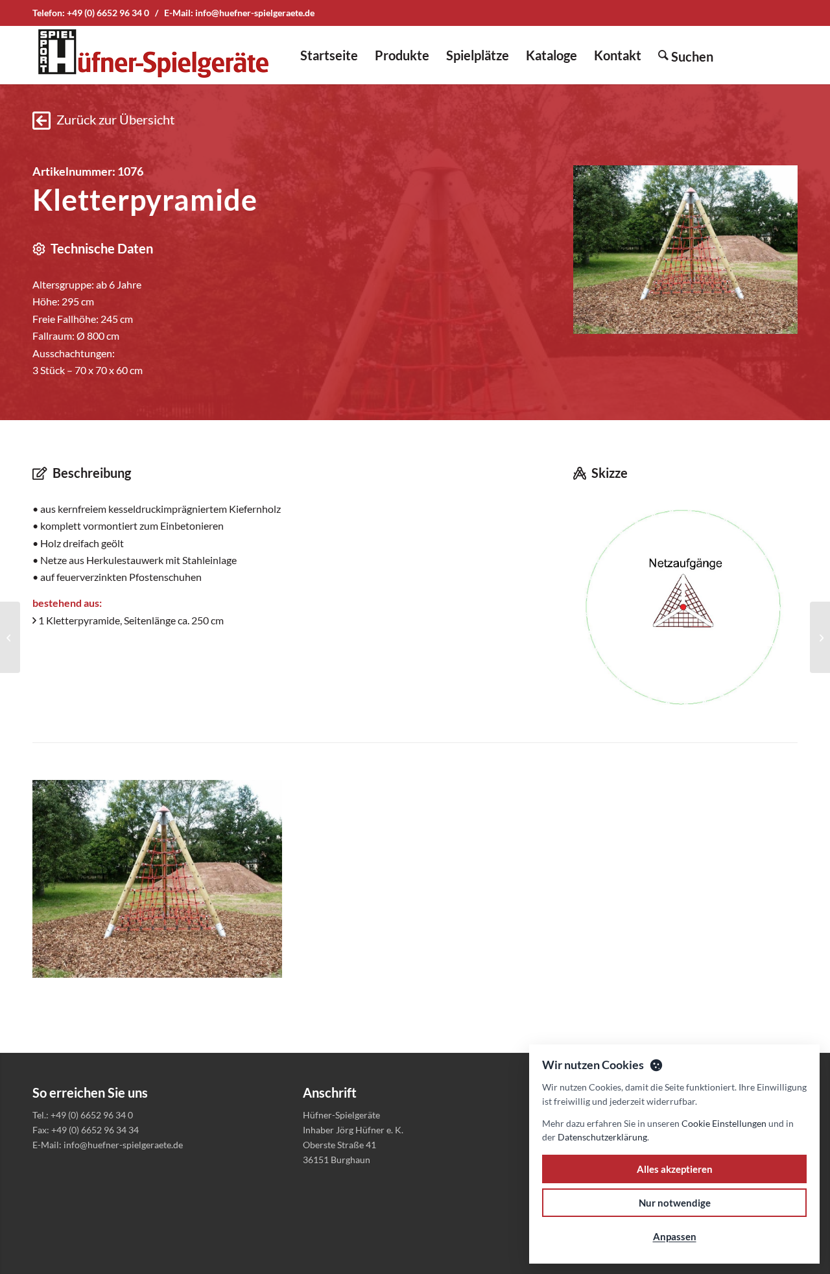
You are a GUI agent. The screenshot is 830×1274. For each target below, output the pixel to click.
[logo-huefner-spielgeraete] (153, 55)
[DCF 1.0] (685, 249)
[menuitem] (329, 55)
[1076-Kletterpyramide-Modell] (685, 606)
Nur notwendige (675, 1203)
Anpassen (674, 1236)
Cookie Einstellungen (724, 1123)
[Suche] (686, 55)
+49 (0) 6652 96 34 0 (108, 12)
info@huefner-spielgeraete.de (254, 12)
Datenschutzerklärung (602, 1136)
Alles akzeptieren (675, 1169)
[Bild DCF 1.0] (162, 883)
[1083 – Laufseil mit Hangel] (10, 637)
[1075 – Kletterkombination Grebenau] (820, 637)
